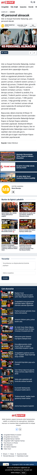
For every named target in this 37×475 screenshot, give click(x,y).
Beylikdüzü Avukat (22, 456)
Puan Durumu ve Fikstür (11, 443)
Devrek (30, 7)
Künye (12, 454)
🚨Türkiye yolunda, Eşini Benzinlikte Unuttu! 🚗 (9, 230)
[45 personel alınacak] (18, 39)
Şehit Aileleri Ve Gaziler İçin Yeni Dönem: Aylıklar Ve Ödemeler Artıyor (27, 214)
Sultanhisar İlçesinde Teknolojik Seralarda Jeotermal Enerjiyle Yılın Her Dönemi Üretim (26, 248)
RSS (6, 464)
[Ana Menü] (34, 2)
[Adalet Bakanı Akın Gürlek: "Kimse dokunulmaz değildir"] (10, 207)
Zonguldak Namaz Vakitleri (12, 439)
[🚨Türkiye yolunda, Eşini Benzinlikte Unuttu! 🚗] (10, 224)
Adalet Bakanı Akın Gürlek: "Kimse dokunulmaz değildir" (9, 214)
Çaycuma (23, 7)
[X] (20, 429)
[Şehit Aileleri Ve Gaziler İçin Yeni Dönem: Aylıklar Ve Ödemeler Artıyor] (27, 207)
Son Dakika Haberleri (10, 447)
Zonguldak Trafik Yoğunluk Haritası (14, 441)
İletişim (5, 454)
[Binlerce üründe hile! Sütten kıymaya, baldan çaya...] (27, 224)
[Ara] (32, 2)
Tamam (23, 472)
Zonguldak (5, 7)
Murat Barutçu (16, 188)
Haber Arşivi (7, 449)
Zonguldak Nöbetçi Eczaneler (12, 435)
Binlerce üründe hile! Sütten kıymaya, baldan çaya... (27, 230)
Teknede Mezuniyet (8, 456)
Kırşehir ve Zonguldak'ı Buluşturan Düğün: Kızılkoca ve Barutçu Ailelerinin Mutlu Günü (10, 248)
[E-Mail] (13, 192)
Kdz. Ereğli (14, 7)
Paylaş (5, 52)
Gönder (5, 278)
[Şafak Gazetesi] (8, 2)
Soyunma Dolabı (22, 454)
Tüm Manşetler (8, 445)
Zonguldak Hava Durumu (11, 437)
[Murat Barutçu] (6, 189)
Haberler (4, 12)
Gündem (12, 12)
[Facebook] (16, 429)
